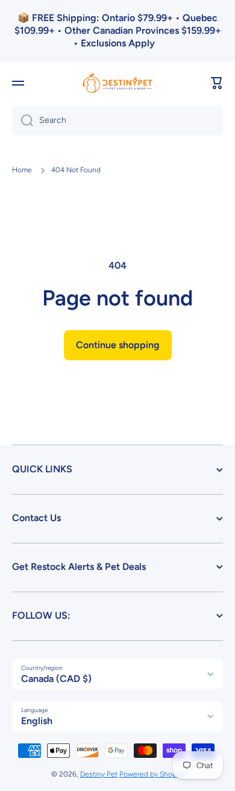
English (36, 721)
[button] (217, 83)
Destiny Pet (99, 774)
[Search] (22, 120)
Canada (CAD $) (56, 678)
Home (22, 170)
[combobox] (117, 120)
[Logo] (117, 83)
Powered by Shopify (151, 774)
